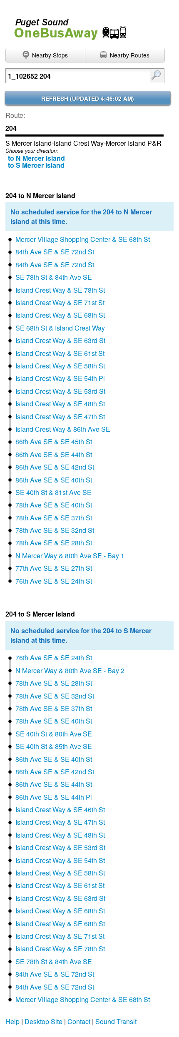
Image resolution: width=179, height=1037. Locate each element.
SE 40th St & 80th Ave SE (53, 734)
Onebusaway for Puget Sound (66, 26)
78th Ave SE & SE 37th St (53, 517)
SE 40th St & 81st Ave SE (53, 492)
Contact (78, 1021)
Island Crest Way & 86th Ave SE (62, 429)
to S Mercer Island (36, 165)
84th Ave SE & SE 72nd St (54, 251)
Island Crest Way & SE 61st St (59, 353)
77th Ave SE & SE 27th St (53, 568)
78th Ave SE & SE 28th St (53, 542)
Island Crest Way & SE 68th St (60, 315)
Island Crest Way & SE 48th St (60, 403)
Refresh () (87, 98)
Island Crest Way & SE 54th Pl (60, 378)
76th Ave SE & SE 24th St (53, 581)
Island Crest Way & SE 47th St (60, 416)
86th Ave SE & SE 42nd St (54, 467)
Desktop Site (43, 1021)
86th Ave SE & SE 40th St (53, 480)
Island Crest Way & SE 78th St (60, 290)
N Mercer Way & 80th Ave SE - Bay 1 (69, 555)
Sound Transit (116, 1021)
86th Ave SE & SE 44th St (53, 454)
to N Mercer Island (36, 158)
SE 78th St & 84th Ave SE (53, 277)
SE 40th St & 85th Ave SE (53, 746)
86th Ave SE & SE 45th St (53, 441)
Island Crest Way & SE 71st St (59, 302)
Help (12, 1021)
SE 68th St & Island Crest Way (60, 328)
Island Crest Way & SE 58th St (60, 366)
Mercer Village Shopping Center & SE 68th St (82, 239)
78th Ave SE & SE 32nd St (54, 530)
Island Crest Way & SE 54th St (60, 860)
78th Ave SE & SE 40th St (53, 505)
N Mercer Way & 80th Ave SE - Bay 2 (69, 670)
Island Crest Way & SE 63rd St (60, 340)
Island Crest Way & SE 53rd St (60, 391)
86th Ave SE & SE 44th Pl (53, 797)
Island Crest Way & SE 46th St (60, 809)
